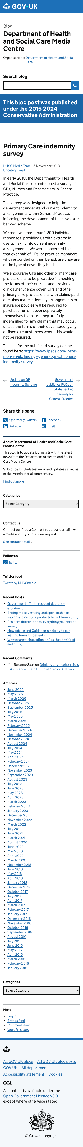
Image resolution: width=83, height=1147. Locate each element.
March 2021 (16, 838)
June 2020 (15, 847)
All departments (35, 1067)
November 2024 (19, 735)
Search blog (15, 76)
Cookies (55, 1074)
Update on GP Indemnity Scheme (23, 382)
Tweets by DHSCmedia (19, 583)
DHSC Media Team (17, 166)
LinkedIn (15, 426)
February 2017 (18, 909)
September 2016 (19, 932)
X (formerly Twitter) (23, 420)
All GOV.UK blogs (18, 1061)
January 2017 (17, 914)
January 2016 (17, 968)
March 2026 (16, 698)
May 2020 (15, 851)
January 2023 (17, 811)
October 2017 (17, 892)
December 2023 (19, 766)
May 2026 (15, 694)
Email (51, 426)
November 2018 (19, 865)
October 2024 (18, 739)
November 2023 (19, 770)
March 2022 (16, 824)
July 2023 (14, 784)
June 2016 (15, 945)
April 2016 (15, 954)
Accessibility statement (23, 1074)
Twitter (14, 562)
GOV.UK (10, 1067)
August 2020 (17, 842)
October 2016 (17, 928)
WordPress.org (18, 1030)
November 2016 (19, 923)
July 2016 (14, 941)
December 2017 (18, 887)
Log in (11, 1016)
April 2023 (15, 797)
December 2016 (19, 919)
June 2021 (15, 833)
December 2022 (19, 815)
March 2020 (16, 860)
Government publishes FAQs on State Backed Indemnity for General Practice (59, 389)
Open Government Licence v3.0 (30, 1095)
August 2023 (17, 779)
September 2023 (20, 775)
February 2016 (18, 963)
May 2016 (14, 950)
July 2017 (14, 896)
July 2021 (14, 829)
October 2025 (18, 703)
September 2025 (20, 707)
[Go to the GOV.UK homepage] (20, 6)
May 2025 (15, 716)
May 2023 (15, 793)
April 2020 (15, 856)
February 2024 (18, 761)
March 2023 (16, 802)
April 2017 (14, 900)
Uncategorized (14, 170)
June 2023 (15, 788)
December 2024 (19, 730)
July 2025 (14, 712)
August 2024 (17, 743)
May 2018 (14, 874)
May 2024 (15, 752)
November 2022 (19, 820)
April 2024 (15, 757)
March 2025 (16, 721)
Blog (7, 26)
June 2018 (15, 869)
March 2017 (16, 905)
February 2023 (18, 806)
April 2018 (15, 878)
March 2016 (16, 959)
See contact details (17, 542)
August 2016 (16, 937)
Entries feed (16, 1021)
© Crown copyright (41, 1135)
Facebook (54, 420)
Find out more (13, 481)
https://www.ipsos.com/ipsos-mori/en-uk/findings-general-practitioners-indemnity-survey (40, 356)
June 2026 (15, 690)
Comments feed (19, 1025)
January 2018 (17, 883)
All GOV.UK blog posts (56, 1061)
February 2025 (18, 726)
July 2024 (14, 748)
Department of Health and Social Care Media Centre (37, 41)
